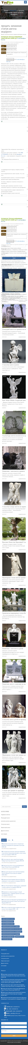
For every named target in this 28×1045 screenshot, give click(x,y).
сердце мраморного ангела (8, 918)
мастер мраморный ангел (7, 921)
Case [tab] (9, 840)
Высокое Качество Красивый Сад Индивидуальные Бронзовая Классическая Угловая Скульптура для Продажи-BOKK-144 (14, 901)
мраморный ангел (19, 936)
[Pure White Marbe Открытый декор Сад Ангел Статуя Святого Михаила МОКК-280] (14, 387)
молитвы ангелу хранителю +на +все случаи (11, 928)
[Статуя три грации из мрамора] (14, 778)
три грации (4, 834)
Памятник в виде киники (11, 294)
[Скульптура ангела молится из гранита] (14, 423)
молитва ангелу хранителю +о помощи (10, 926)
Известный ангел (5, 827)
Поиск (24, 806)
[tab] (12, 840)
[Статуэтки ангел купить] (14, 352)
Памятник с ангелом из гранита (13, 471)
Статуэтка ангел (5, 824)
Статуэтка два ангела (6, 939)
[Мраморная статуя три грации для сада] (14, 742)
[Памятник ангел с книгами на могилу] (14, 671)
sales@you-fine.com (15, 1013)
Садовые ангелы (5, 814)
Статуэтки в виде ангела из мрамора (15, 507)
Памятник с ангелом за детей (12, 648)
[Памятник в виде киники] (14, 281)
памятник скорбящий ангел (8, 936)
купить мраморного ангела (8, 923)
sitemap (19, 1042)
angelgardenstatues (22, 301)
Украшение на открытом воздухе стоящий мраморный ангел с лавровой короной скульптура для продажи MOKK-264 (13, 893)
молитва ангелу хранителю (8, 821)
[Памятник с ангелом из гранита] (14, 458)
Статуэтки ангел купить (10, 365)
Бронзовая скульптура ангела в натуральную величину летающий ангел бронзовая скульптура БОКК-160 (13, 845)
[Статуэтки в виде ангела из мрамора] (14, 494)
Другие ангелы (5, 830)
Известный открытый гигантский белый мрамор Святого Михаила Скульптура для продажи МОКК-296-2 (13, 873)
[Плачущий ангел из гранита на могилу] (14, 316)
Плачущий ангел (5, 817)
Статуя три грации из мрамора (13, 790)
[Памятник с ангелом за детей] (14, 636)
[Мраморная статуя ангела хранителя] (14, 565)
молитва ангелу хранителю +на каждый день (11, 931)
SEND (14, 1035)
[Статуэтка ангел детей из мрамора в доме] (14, 707)
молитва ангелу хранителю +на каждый (10, 934)
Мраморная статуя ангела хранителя (15, 578)
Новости (13, 10)
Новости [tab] (4, 840)
